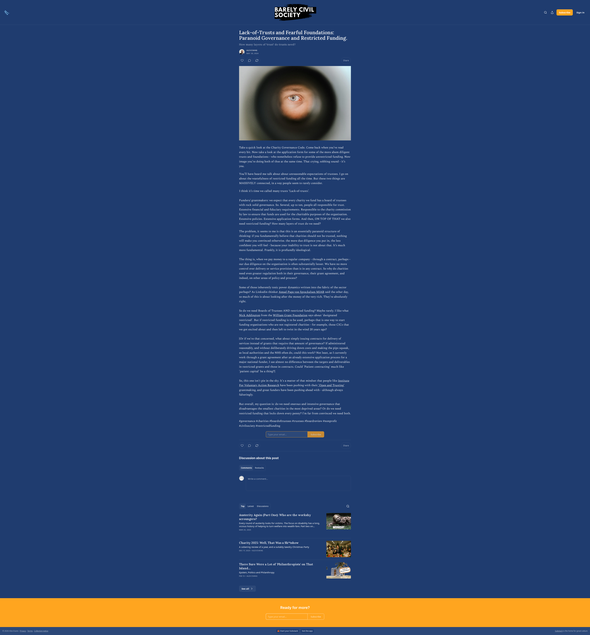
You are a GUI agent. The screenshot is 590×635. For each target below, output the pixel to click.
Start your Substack (289, 631)
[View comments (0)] (249, 60)
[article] (295, 524)
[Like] (242, 60)
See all (245, 588)
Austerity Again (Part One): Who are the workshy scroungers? (275, 517)
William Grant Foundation (290, 315)
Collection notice (41, 631)
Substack (559, 631)
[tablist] (252, 468)
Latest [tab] (251, 506)
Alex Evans (251, 50)
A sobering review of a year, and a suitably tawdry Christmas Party (274, 546)
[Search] (545, 12)
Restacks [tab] (259, 467)
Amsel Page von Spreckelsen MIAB (301, 292)
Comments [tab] (246, 467)
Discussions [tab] (262, 506)
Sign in (580, 12)
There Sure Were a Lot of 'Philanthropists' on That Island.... (276, 566)
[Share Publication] (552, 12)
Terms (30, 631)
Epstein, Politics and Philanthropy (256, 572)
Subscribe (564, 12)
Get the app (307, 631)
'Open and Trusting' (331, 385)
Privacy (23, 631)
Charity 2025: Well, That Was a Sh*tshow (269, 543)
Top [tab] (242, 506)
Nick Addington (249, 315)
